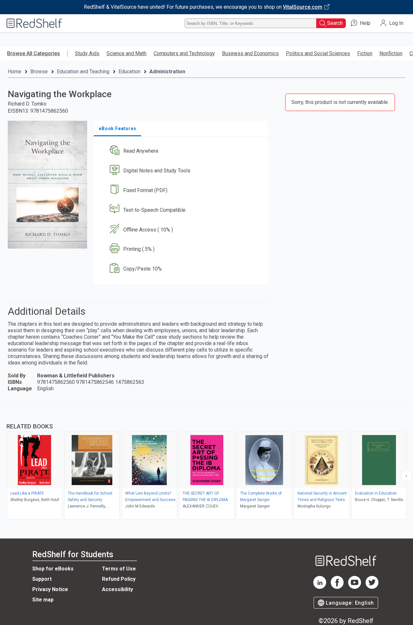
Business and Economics (250, 53)
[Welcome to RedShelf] (34, 23)
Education (129, 71)
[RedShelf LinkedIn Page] (319, 587)
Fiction (364, 53)
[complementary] (206, 463)
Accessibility (117, 589)
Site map (43, 600)
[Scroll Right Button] (406, 476)
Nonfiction (390, 53)
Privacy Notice (50, 589)
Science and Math (126, 53)
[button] (182, 151)
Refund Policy (119, 579)
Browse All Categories (33, 53)
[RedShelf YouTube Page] (354, 587)
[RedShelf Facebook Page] (337, 587)
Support (42, 579)
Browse (39, 71)
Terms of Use (119, 569)
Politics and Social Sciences (318, 53)
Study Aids (87, 53)
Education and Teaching (83, 71)
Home (14, 71)
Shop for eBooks (53, 569)
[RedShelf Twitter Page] (372, 587)
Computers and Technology (184, 53)
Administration (167, 71)
